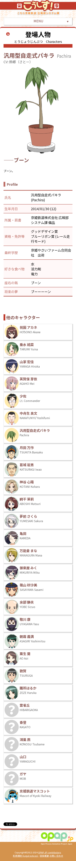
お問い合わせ (56, 855)
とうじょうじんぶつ (28, 41)
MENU (38, 20)
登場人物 (38, 34)
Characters (54, 41)
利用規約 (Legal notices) (26, 855)
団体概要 (44, 855)
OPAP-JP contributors (49, 852)
